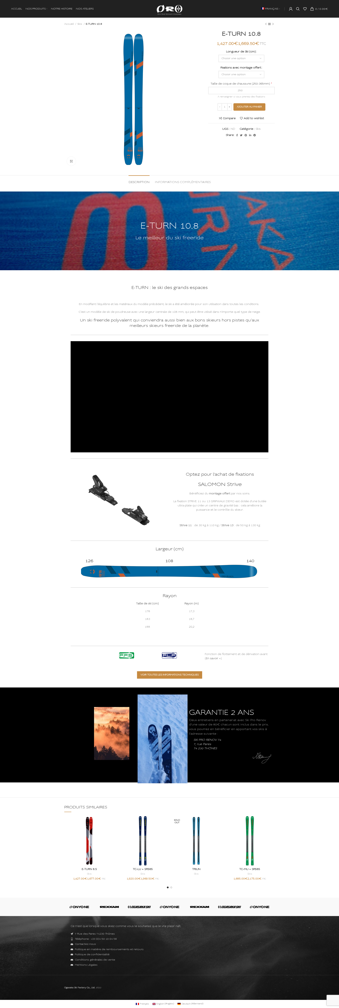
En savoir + (213, 658)
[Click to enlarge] (71, 161)
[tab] (139, 180)
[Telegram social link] (254, 135)
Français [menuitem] (144, 990)
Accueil (69, 24)
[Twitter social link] (241, 135)
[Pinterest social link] (245, 135)
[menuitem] (270, 8)
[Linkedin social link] (250, 135)
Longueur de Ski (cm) (241, 51)
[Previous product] (266, 24)
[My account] (290, 8)
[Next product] (273, 24)
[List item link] (169, 939)
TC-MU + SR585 (249, 869)
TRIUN (196, 869)
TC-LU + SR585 (143, 869)
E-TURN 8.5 (89, 869)
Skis (80, 24)
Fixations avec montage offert (241, 67)
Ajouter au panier (249, 107)
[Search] (297, 8)
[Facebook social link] (237, 135)
